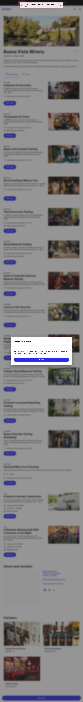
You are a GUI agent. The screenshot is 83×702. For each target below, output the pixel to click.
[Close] (68, 341)
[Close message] (60, 5)
